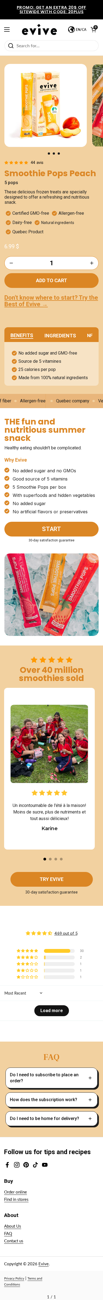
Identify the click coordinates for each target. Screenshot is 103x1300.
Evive (43, 1263)
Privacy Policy (14, 1278)
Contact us (13, 1240)
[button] (49, 153)
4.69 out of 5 (65, 933)
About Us (12, 1226)
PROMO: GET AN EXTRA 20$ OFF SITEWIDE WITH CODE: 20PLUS (51, 9)
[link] (25, 162)
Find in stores (16, 1199)
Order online (15, 1191)
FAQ (8, 1233)
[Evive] (39, 29)
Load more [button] (51, 1010)
